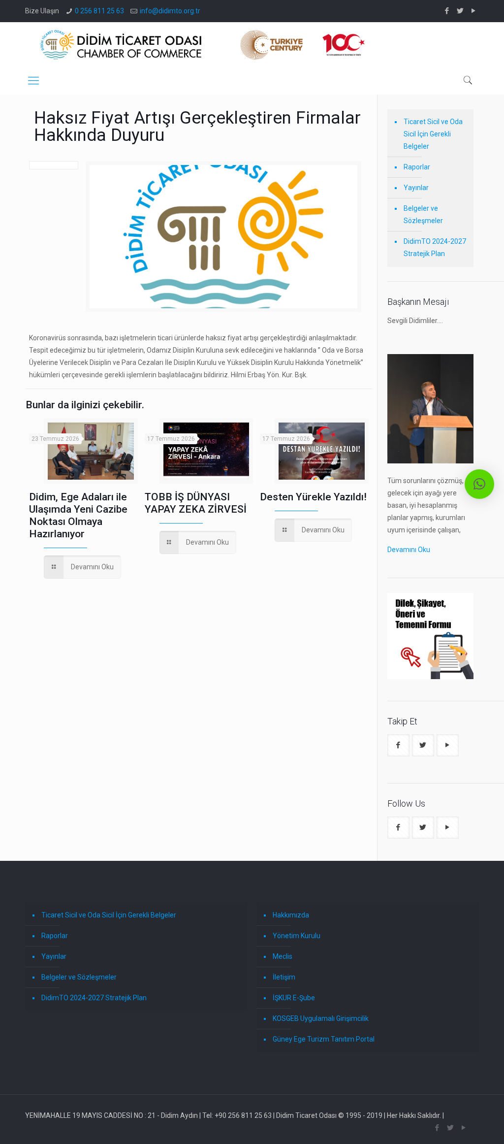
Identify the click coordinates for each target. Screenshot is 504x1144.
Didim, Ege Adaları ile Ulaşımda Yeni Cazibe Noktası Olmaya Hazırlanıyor (78, 515)
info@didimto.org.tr (170, 11)
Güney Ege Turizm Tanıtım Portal (324, 1039)
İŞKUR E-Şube (294, 998)
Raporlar (417, 167)
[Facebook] (447, 10)
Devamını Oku (408, 550)
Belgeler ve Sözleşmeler (423, 214)
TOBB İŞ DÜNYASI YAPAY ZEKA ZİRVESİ (196, 503)
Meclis (282, 956)
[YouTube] (474, 10)
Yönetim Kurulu (296, 936)
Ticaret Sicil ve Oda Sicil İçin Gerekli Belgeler (433, 134)
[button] (479, 484)
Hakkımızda (291, 915)
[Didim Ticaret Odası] (202, 44)
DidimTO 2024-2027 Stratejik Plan (435, 247)
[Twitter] (460, 10)
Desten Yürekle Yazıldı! (313, 497)
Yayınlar (416, 188)
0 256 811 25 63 (99, 11)
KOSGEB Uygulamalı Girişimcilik (321, 1018)
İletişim (284, 977)
